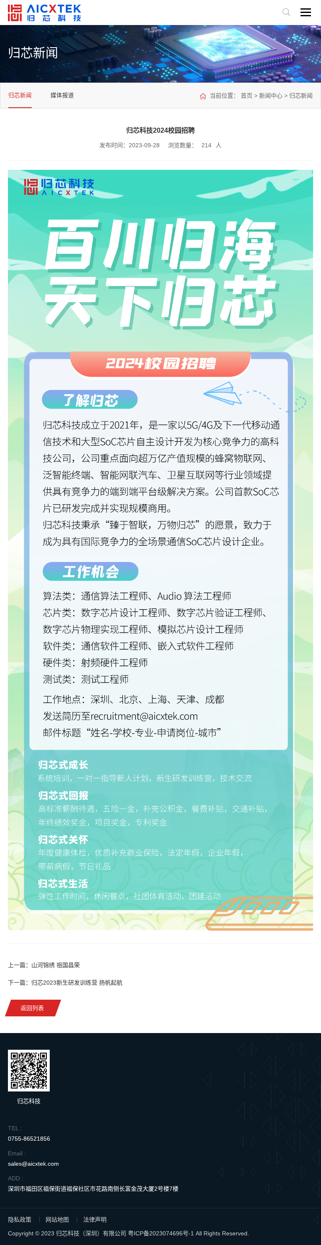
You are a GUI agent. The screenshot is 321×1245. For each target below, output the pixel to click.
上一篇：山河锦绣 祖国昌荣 (44, 965)
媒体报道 (62, 95)
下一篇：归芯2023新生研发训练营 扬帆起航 (65, 982)
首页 (246, 95)
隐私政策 (19, 1219)
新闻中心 (271, 95)
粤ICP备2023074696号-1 (161, 1233)
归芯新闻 (20, 95)
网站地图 (57, 1219)
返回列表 (33, 1008)
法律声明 (95, 1219)
